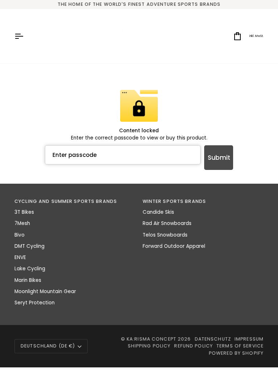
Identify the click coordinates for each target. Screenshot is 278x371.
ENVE (20, 257)
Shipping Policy (149, 346)
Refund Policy (193, 346)
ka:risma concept (151, 339)
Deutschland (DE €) (48, 346)
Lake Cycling (29, 268)
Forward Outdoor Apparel (174, 246)
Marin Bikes (27, 280)
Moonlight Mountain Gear (45, 291)
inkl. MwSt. (256, 36)
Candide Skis (158, 212)
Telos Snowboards (165, 235)
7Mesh (22, 223)
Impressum (249, 339)
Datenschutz (213, 339)
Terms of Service (240, 346)
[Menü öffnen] (25, 36)
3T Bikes (24, 212)
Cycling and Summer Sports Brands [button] (65, 201)
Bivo (19, 235)
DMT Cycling (29, 246)
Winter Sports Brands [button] (174, 201)
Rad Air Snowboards (167, 223)
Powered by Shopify (236, 353)
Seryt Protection (34, 302)
